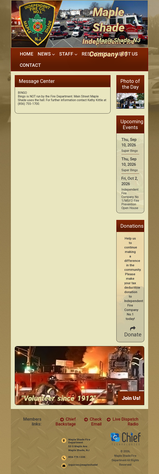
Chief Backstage (65, 421)
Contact (30, 65)
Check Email (95, 421)
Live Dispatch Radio (124, 421)
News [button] (45, 54)
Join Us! (131, 398)
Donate (133, 334)
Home (26, 54)
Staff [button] (66, 54)
